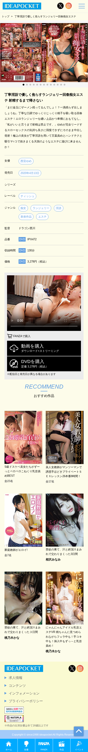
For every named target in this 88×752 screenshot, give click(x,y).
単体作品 (26, 216)
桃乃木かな (11, 637)
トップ (5, 16)
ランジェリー (41, 208)
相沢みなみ (53, 559)
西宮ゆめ (26, 161)
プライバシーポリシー (26, 701)
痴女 (23, 208)
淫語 (58, 208)
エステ (42, 216)
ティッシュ (27, 196)
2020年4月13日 (30, 173)
